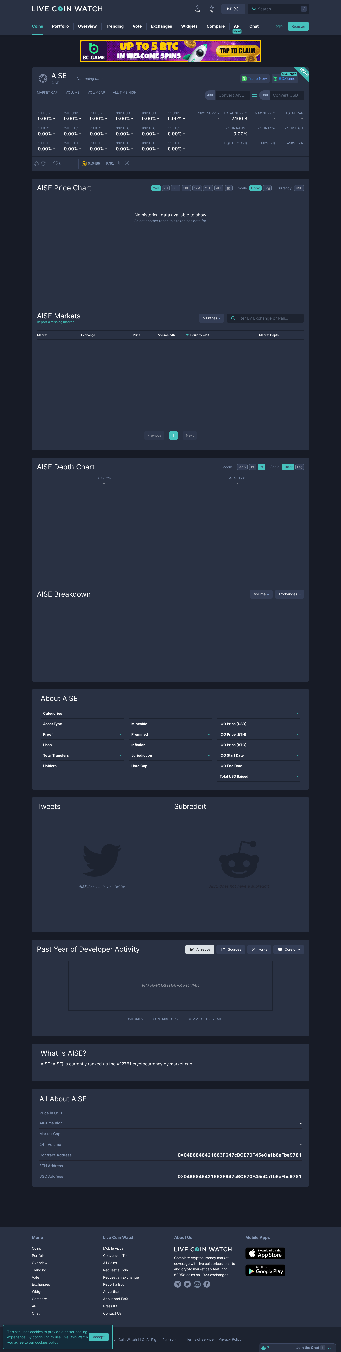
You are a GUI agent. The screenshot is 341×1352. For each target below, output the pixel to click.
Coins (36, 1248)
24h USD (71, 113)
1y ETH (173, 143)
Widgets (38, 1291)
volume (73, 92)
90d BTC (148, 128)
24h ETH (71, 143)
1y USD (173, 113)
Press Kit (110, 1306)
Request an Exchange (121, 1277)
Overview (39, 1263)
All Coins (110, 1263)
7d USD (96, 113)
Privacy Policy (230, 1339)
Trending (39, 1270)
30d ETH (123, 143)
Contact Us (112, 1313)
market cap (47, 92)
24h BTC (71, 128)
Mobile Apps (113, 1248)
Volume (260, 594)
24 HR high (293, 128)
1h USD (44, 113)
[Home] (206, 1249)
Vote (35, 1277)
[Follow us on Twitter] (187, 1284)
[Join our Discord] (197, 1284)
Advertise (111, 1291)
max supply (265, 113)
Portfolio (38, 1255)
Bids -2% (268, 143)
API (34, 1306)
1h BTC (43, 128)
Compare (39, 1299)
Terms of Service (200, 1339)
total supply (235, 113)
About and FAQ (115, 1299)
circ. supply (208, 113)
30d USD (123, 113)
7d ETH (95, 143)
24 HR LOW (266, 128)
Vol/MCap (96, 92)
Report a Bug (114, 1284)
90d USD (149, 113)
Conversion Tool (116, 1255)
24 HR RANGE (236, 128)
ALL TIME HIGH (125, 92)
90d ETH (149, 143)
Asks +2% (295, 143)
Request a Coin (115, 1270)
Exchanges (288, 594)
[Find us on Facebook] (207, 1284)
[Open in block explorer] (127, 163)
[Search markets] (231, 318)
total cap (294, 113)
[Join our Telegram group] (178, 1284)
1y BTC (173, 128)
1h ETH (43, 143)
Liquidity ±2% (235, 143)
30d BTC (122, 128)
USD (231, 9)
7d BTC (95, 128)
